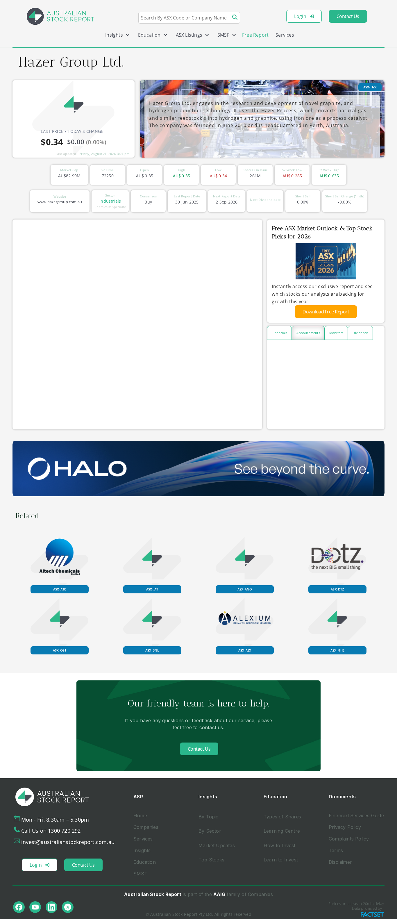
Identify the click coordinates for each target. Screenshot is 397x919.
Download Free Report (326, 311)
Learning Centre (282, 831)
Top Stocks (211, 860)
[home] (60, 16)
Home (140, 815)
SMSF (140, 873)
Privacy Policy (345, 827)
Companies (145, 827)
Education (144, 862)
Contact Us (348, 16)
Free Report (255, 35)
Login (300, 16)
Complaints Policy (349, 838)
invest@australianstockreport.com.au (68, 841)
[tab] (279, 333)
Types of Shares (282, 817)
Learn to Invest (281, 860)
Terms (336, 850)
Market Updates (217, 845)
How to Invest (280, 845)
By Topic (209, 817)
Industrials (110, 201)
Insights (142, 850)
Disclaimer (340, 862)
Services (285, 35)
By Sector (210, 831)
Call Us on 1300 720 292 (51, 830)
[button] (115, 36)
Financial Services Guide (356, 815)
